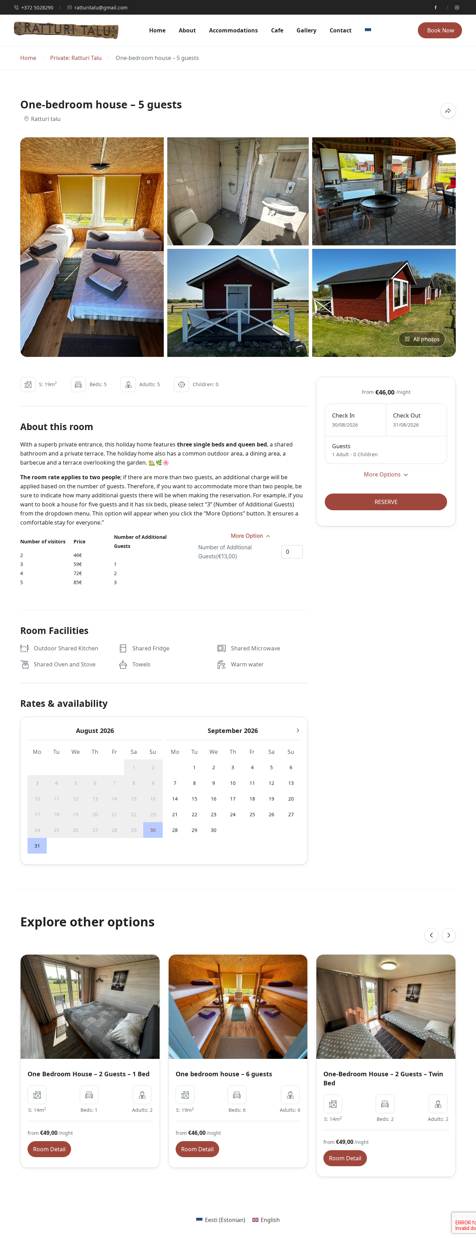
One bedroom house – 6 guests (224, 1074)
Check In (343, 415)
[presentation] (431, 935)
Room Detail (49, 1149)
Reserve (386, 502)
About (187, 30)
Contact (341, 30)
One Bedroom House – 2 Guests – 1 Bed (88, 1074)
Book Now (440, 30)
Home (157, 30)
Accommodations (233, 30)
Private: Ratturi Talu (76, 58)
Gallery (306, 30)
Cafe (277, 30)
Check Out (407, 415)
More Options (383, 474)
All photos (426, 339)
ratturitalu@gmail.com (101, 7)
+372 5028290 (37, 7)
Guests (341, 446)
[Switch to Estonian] (370, 30)
